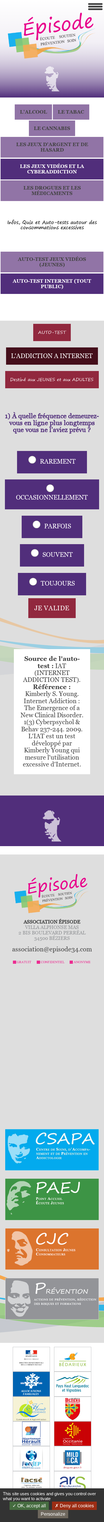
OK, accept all (31, 1505)
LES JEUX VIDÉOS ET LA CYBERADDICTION (52, 169)
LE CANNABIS (52, 128)
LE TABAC (71, 112)
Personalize (53, 1514)
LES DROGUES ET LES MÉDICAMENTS (52, 190)
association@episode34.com (52, 949)
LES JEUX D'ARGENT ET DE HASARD (52, 147)
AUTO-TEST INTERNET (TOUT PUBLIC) (52, 283)
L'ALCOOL (33, 112)
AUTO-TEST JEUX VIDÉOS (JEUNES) (52, 261)
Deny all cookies (76, 1505)
